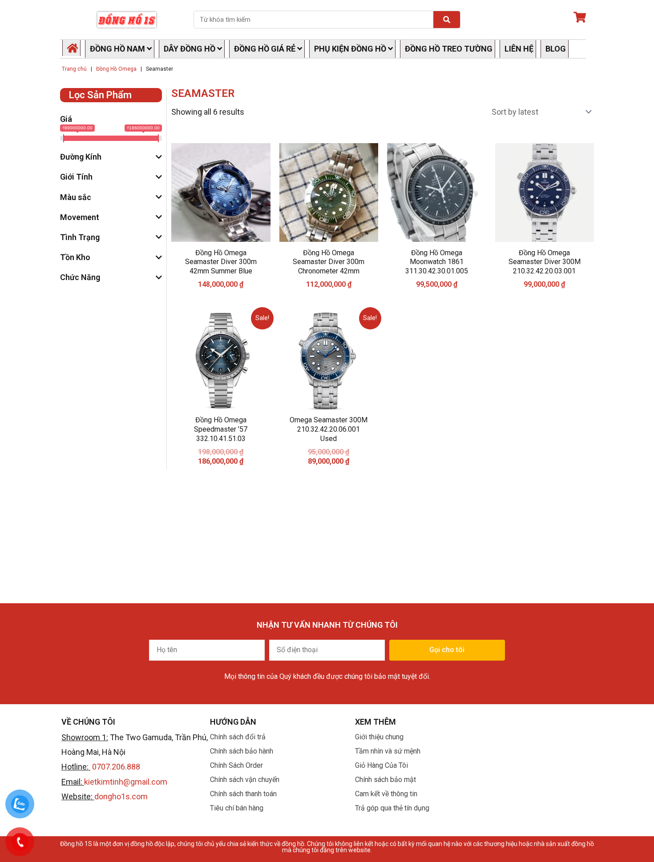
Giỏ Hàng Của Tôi (381, 765)
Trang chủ (74, 69)
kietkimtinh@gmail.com (125, 781)
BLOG (555, 48)
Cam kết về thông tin (386, 794)
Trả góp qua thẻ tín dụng (392, 808)
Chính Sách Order (236, 765)
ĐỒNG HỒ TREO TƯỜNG (449, 48)
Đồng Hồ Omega (116, 69)
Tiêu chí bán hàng (236, 808)
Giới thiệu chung (379, 737)
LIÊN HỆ (519, 48)
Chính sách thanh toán (243, 794)
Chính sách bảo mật (385, 779)
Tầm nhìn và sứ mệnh (387, 751)
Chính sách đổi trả (238, 737)
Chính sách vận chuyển (244, 779)
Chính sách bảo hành (241, 751)
